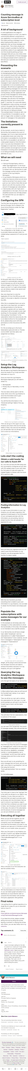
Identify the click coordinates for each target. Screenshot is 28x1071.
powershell (4, 25)
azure (3, 23)
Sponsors (15, 1055)
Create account (22, 2)
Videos (12, 1047)
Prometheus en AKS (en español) (11, 1034)
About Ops (5, 1055)
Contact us (21, 1055)
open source (16, 1060)
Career (12, 1051)
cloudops (17, 23)
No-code (22, 1051)
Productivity (18, 1053)
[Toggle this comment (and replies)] (2, 945)
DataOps (17, 1049)
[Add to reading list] (16, 1068)
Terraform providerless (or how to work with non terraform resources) (13, 1027)
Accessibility (6, 1051)
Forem (8, 1060)
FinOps (22, 1049)
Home (3, 1047)
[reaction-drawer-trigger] (3, 1068)
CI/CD (16, 1051)
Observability (10, 1053)
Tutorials (8, 1047)
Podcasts (18, 1047)
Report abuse (19, 969)
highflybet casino (9, 950)
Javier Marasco (9, 5)
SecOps (5, 1049)
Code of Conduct (10, 969)
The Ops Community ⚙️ (7, 1042)
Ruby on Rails (16, 1063)
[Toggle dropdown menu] (26, 942)
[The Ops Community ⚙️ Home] (7, 2)
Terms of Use (23, 1057)
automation (9, 23)
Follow (14, 981)
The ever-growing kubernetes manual (12, 1021)
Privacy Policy (15, 1057)
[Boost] (21, 1068)
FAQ (11, 1055)
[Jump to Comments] (10, 1068)
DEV (8, 1061)
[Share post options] (25, 1068)
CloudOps (11, 1049)
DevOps (23, 1047)
